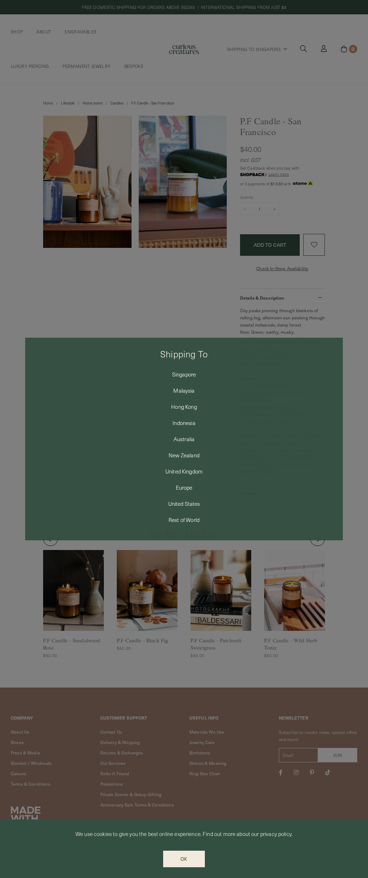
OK (183, 858)
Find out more (219, 833)
